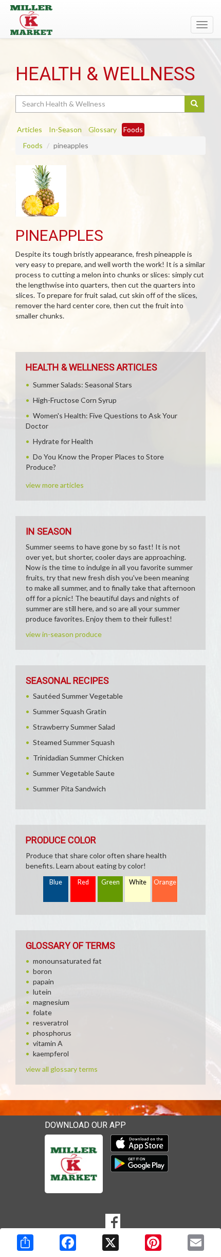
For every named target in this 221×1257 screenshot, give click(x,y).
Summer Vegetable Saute (74, 773)
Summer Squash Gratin (69, 711)
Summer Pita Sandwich (69, 788)
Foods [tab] (133, 129)
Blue (55, 882)
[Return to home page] (110, 20)
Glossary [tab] (102, 129)
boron (42, 971)
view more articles (55, 485)
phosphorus (52, 1033)
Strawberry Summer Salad (74, 726)
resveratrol (50, 1022)
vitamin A (48, 1043)
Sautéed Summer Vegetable (78, 696)
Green (110, 882)
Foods (33, 145)
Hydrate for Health (63, 441)
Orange (165, 882)
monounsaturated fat (67, 961)
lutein (42, 991)
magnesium (51, 1002)
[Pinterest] (153, 1242)
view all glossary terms (62, 1069)
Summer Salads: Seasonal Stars (82, 384)
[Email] (196, 1242)
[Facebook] (68, 1242)
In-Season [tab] (65, 129)
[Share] (25, 1242)
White (137, 882)
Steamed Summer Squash (74, 742)
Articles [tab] (29, 129)
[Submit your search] (195, 104)
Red (83, 882)
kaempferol (51, 1053)
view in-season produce (64, 634)
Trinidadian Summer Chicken (78, 757)
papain (43, 981)
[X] (110, 1242)
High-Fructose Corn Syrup (75, 400)
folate (42, 1012)
